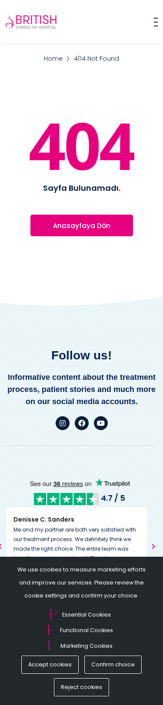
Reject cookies (81, 687)
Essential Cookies (86, 614)
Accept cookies (50, 664)
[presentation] (153, 546)
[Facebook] (82, 423)
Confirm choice (113, 664)
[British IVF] (31, 21)
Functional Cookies (86, 630)
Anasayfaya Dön (81, 225)
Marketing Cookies (86, 646)
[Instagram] (63, 423)
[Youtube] (101, 423)
